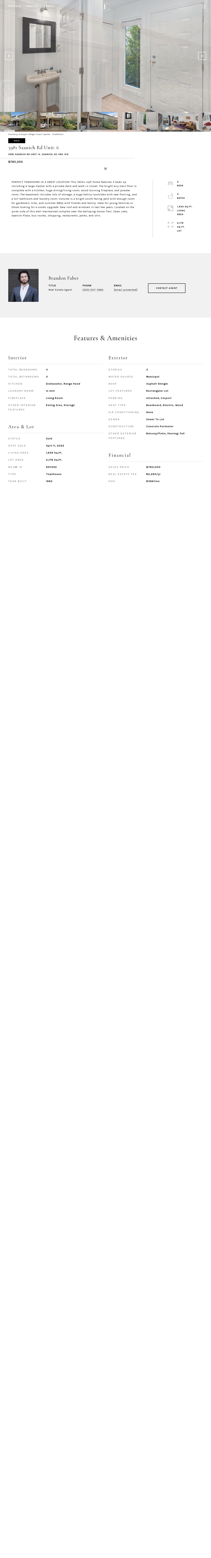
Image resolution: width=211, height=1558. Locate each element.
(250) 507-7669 (93, 289)
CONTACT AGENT (167, 288)
